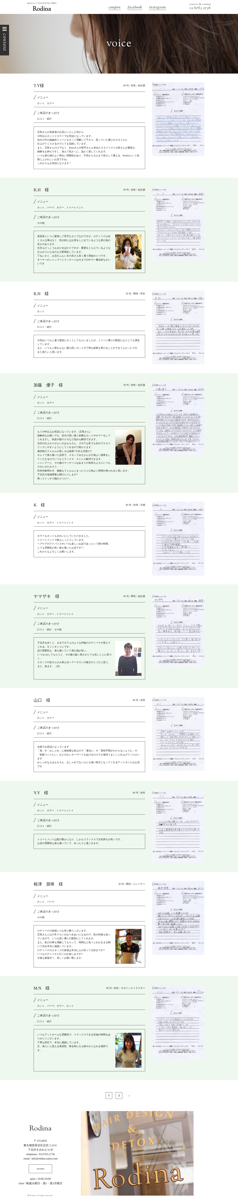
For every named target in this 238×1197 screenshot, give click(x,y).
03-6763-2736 (47, 1154)
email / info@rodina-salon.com (40, 1158)
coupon (115, 8)
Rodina (42, 9)
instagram (157, 8)
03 (191, 8)
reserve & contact (200, 4)
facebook (135, 8)
